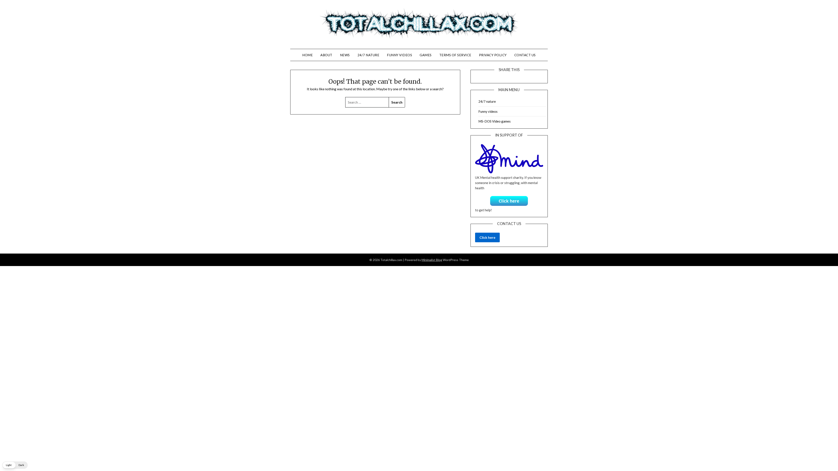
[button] (15, 465)
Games (426, 55)
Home (307, 55)
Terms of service (455, 55)
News (345, 55)
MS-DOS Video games (494, 121)
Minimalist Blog (432, 260)
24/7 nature (368, 55)
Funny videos (399, 55)
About (326, 55)
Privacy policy (493, 55)
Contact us (525, 55)
